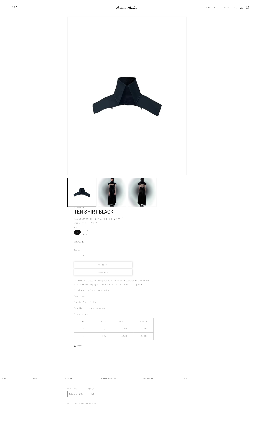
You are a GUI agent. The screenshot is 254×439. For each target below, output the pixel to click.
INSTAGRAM (148, 378)
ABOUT (36, 378)
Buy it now (103, 272)
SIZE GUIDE (79, 242)
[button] (5, 7)
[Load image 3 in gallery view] (142, 192)
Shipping (77, 223)
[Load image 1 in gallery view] (81, 192)
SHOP (3, 378)
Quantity (77, 250)
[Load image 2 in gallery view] (112, 192)
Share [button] (79, 345)
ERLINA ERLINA (78, 403)
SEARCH (183, 378)
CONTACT (69, 378)
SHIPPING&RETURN (108, 378)
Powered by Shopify (89, 403)
